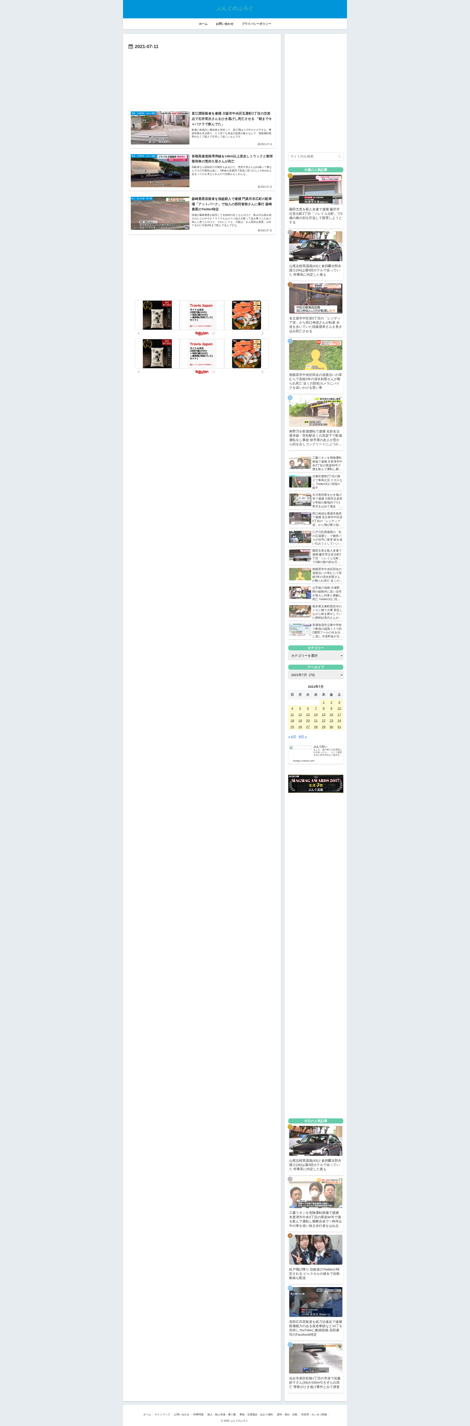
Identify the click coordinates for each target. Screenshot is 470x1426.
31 (339, 727)
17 (339, 714)
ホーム (147, 1414)
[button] (339, 156)
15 (324, 714)
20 (308, 720)
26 (300, 727)
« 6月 (292, 736)
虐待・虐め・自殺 (287, 1414)
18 (292, 720)
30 (331, 727)
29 (324, 727)
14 (316, 714)
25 (292, 727)
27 (308, 727)
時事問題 (198, 1414)
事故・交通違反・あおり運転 (256, 1414)
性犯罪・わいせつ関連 (314, 1414)
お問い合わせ (181, 1414)
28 (316, 727)
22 (324, 720)
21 (316, 720)
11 (292, 714)
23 (331, 720)
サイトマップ (162, 1414)
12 (300, 714)
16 (331, 714)
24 (339, 720)
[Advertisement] (202, 78)
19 (300, 720)
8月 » (303, 736)
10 (339, 708)
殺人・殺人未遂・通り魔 (221, 1414)
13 (308, 714)
